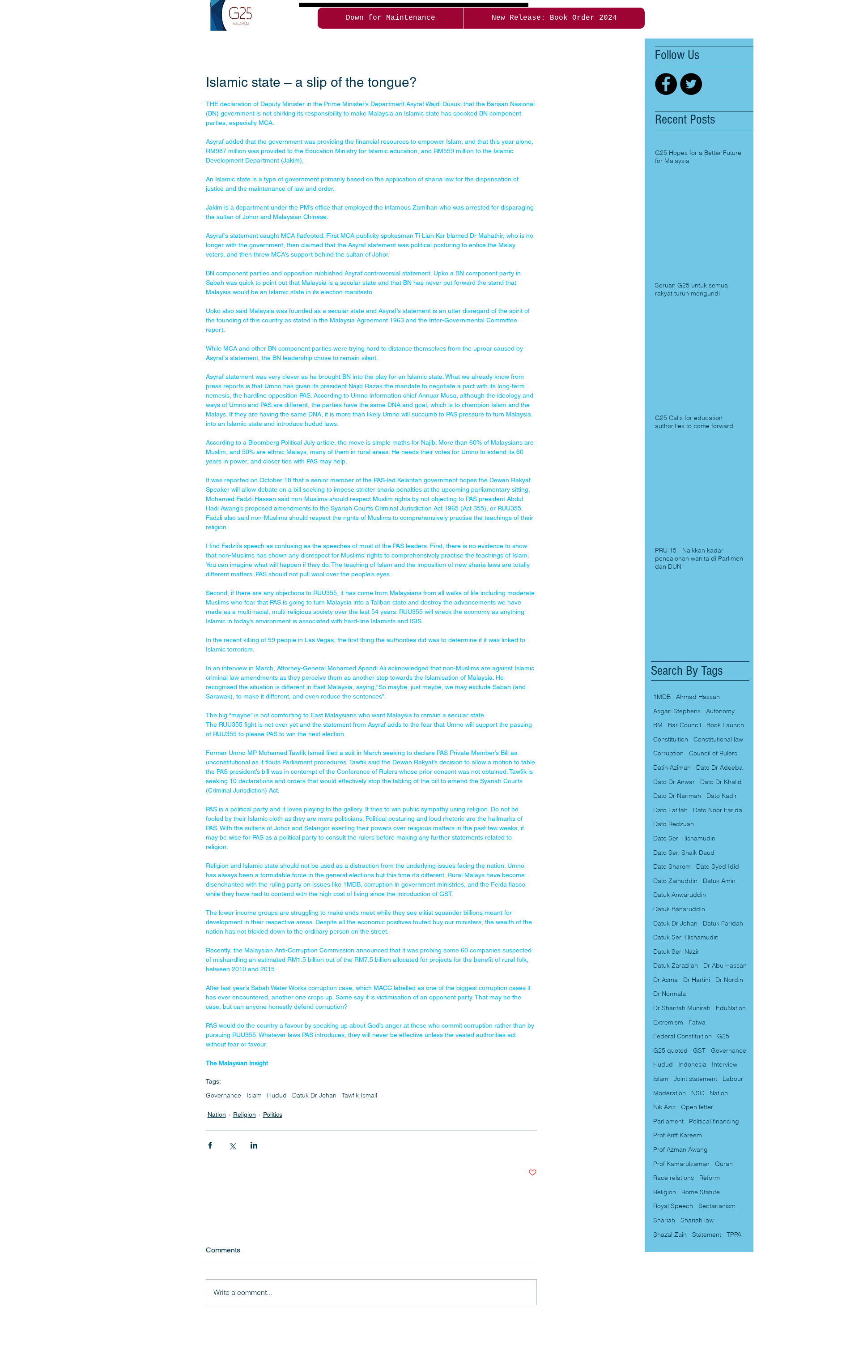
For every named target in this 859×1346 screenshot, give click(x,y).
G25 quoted (670, 1050)
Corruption (668, 753)
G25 (723, 1036)
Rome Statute (700, 1192)
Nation (217, 1114)
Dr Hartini (696, 980)
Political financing (714, 1121)
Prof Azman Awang (680, 1149)
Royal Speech (673, 1206)
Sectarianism (717, 1206)
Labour (733, 1079)
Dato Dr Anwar (674, 782)
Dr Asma (665, 980)
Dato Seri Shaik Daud (683, 853)
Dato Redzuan (673, 824)
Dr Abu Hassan (725, 965)
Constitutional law (718, 739)
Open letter (697, 1107)
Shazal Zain (670, 1234)
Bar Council (684, 725)
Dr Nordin (729, 980)
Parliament (668, 1121)
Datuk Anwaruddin (679, 895)
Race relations (673, 1178)
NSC (697, 1093)
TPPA (734, 1234)
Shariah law (697, 1220)
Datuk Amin (719, 881)
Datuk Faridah (723, 923)
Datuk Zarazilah (675, 965)
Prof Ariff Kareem (677, 1135)
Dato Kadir (721, 796)
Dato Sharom (672, 866)
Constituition (670, 739)
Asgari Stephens (677, 711)
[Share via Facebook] (210, 1145)
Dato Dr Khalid (721, 782)
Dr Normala (669, 994)
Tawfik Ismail (359, 1095)
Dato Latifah (670, 810)
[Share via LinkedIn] (254, 1145)
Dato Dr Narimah (677, 796)
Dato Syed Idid (717, 866)
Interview (724, 1064)
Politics (272, 1114)
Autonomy (720, 711)
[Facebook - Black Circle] (666, 84)
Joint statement (695, 1079)
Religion (244, 1114)
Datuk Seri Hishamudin (686, 937)
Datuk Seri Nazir (676, 951)
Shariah (664, 1220)
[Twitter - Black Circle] (691, 84)
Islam (254, 1095)
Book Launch (725, 725)
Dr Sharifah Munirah (681, 1008)
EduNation (731, 1008)
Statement (706, 1234)
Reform (709, 1178)
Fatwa (697, 1022)
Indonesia (692, 1064)
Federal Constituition (682, 1036)
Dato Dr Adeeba (719, 767)
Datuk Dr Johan (314, 1095)
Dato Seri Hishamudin (684, 838)
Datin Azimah (672, 767)
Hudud (277, 1095)
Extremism (668, 1022)
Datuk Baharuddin (679, 909)
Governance (223, 1095)
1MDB (662, 697)
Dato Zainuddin (675, 881)
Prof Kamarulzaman (681, 1164)
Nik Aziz (664, 1107)
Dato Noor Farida (717, 810)
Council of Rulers (713, 753)
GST (699, 1050)
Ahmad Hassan (698, 697)
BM (658, 725)
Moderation (669, 1093)
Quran (724, 1164)
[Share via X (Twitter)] (232, 1145)
